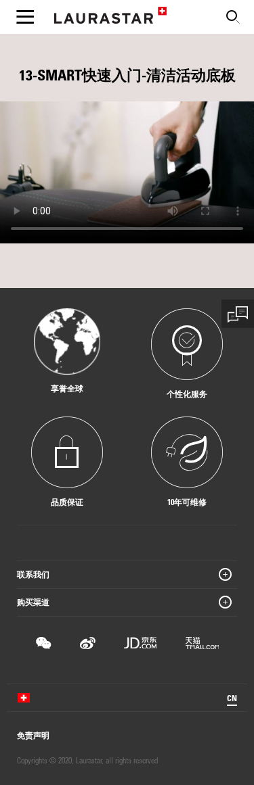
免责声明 (33, 735)
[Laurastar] (110, 17)
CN (232, 697)
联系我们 (33, 574)
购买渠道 (33, 601)
